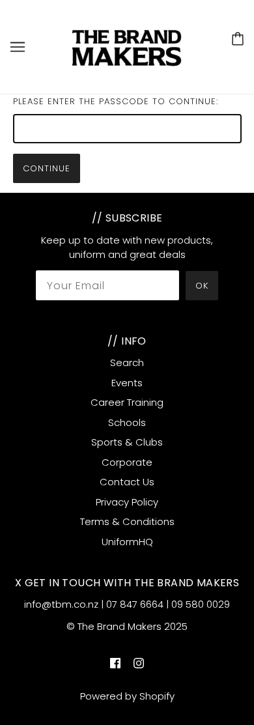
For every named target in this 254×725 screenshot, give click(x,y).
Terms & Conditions (127, 521)
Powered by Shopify (127, 696)
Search (127, 362)
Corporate (127, 462)
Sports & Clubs (127, 442)
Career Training (127, 402)
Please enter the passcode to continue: (115, 101)
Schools (127, 422)
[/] (128, 46)
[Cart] (238, 39)
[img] (115, 663)
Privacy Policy (127, 502)
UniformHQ (127, 541)
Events (127, 383)
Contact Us (127, 482)
